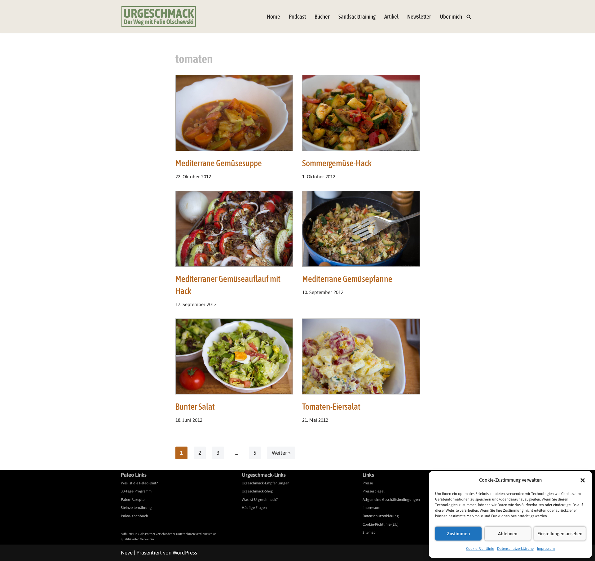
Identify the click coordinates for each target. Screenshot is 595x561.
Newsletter (419, 16)
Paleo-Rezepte (132, 499)
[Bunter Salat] (234, 356)
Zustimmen (458, 533)
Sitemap (369, 532)
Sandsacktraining (357, 16)
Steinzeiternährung (136, 507)
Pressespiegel (374, 491)
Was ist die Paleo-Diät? (139, 483)
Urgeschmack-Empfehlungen (265, 483)
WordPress (185, 553)
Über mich (451, 16)
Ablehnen (507, 533)
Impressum (546, 548)
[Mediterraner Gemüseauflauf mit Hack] (234, 229)
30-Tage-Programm (136, 491)
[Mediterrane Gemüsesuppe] (234, 113)
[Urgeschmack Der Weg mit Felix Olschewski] (158, 17)
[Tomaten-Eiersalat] (361, 356)
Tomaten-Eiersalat (331, 407)
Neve (127, 553)
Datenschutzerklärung (515, 548)
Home (273, 16)
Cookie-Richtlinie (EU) (381, 524)
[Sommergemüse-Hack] (361, 113)
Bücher (322, 16)
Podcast (297, 16)
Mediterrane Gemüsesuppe (218, 163)
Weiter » (281, 453)
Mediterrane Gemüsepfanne (347, 279)
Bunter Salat (195, 407)
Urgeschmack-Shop (257, 491)
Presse (368, 483)
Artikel (391, 16)
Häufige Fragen (254, 507)
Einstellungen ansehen (559, 533)
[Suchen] (468, 16)
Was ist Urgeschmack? (260, 499)
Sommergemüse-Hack (337, 163)
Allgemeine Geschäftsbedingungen (391, 499)
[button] (583, 480)
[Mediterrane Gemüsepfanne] (361, 229)
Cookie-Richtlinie (480, 548)
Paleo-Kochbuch (134, 516)
